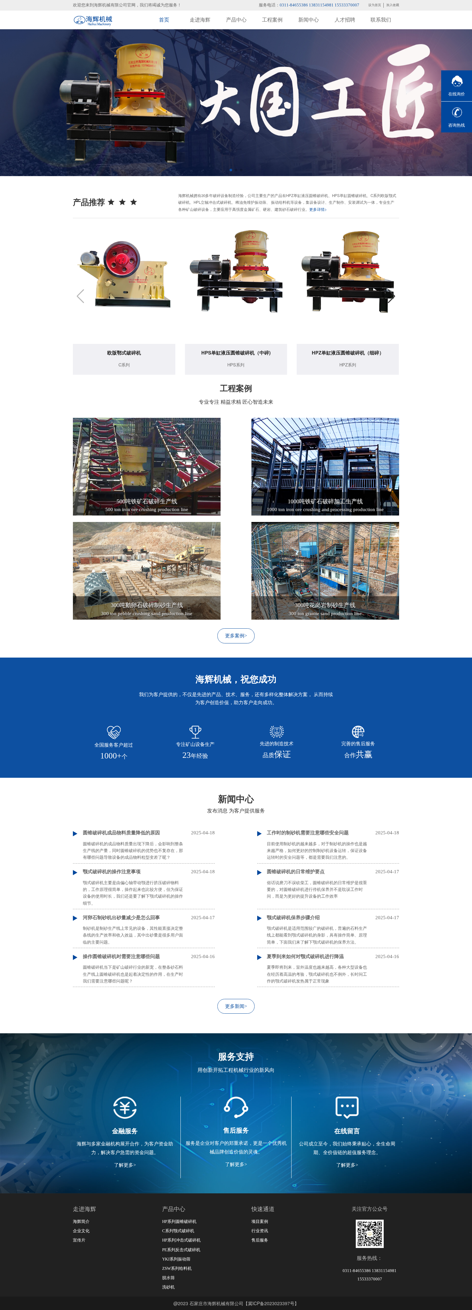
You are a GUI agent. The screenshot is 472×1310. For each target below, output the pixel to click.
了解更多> (125, 1165)
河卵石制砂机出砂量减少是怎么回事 (121, 917)
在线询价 (456, 94)
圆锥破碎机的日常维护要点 (296, 871)
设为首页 (374, 5)
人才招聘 (345, 19)
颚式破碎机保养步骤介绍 (293, 917)
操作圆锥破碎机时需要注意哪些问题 (121, 956)
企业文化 (81, 1230)
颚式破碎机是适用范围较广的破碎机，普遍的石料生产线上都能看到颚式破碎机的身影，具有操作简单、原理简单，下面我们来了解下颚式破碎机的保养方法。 (317, 935)
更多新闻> (236, 1006)
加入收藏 (392, 5)
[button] (231, 170)
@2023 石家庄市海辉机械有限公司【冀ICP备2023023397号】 (236, 1303)
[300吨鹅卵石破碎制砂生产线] (146, 570)
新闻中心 (308, 19)
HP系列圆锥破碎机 (179, 1221)
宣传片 (79, 1240)
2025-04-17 (387, 871)
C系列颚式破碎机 (178, 1230)
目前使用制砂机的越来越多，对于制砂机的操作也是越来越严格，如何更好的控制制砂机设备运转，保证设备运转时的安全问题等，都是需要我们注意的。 (317, 850)
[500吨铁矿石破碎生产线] (146, 466)
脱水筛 (168, 1277)
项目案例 (259, 1221)
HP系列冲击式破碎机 (181, 1240)
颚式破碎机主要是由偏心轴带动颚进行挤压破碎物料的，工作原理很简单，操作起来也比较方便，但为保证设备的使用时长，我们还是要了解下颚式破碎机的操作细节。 (133, 893)
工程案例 (272, 19)
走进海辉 (200, 19)
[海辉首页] (92, 19)
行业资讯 (259, 1230)
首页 (164, 19)
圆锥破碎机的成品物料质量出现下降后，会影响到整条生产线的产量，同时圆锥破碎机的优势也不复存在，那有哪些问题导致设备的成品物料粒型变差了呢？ (133, 850)
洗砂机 (168, 1287)
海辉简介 (81, 1221)
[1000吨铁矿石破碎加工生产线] (325, 466)
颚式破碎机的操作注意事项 (112, 871)
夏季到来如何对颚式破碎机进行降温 (305, 956)
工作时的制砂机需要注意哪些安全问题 (308, 832)
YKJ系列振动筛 (176, 1259)
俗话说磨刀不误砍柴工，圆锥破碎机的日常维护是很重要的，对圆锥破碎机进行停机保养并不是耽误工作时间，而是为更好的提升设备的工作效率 (317, 889)
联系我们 (381, 19)
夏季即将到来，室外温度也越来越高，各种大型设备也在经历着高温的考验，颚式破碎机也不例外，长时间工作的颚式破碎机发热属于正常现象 (317, 974)
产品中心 (236, 19)
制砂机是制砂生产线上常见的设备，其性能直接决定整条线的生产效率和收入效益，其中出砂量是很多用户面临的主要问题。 (133, 935)
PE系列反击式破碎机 (181, 1249)
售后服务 (259, 1240)
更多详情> (318, 209)
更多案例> (236, 635)
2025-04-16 (203, 956)
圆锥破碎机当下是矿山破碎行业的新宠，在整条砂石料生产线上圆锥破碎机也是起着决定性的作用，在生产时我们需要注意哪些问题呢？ (133, 974)
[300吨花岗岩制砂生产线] (325, 570)
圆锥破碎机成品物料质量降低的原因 (121, 832)
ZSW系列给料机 (177, 1268)
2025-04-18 (203, 832)
